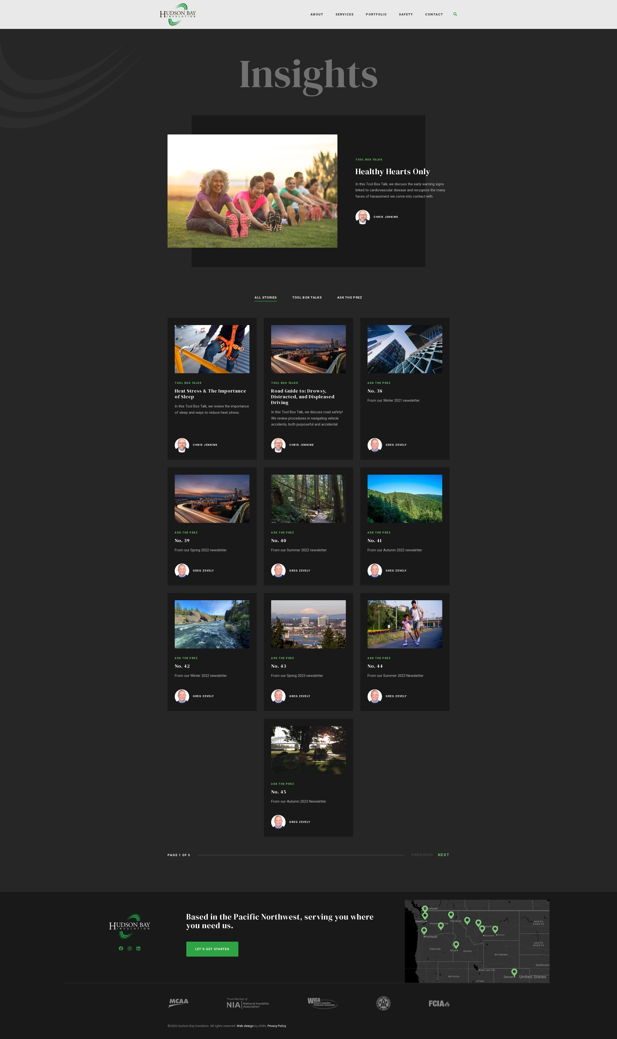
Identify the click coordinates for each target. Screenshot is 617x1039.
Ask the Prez (349, 297)
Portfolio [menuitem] (376, 14)
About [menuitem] (316, 14)
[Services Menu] (359, 14)
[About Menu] (328, 14)
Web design (245, 1026)
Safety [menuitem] (406, 14)
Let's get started (212, 949)
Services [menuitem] (344, 14)
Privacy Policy (277, 1026)
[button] (453, 14)
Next (443, 855)
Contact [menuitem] (434, 14)
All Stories (266, 297)
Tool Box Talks (307, 297)
